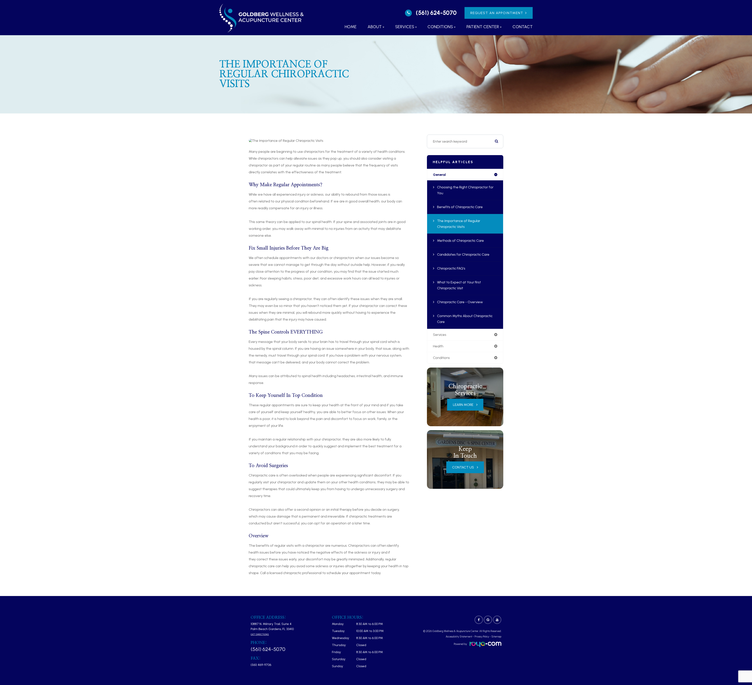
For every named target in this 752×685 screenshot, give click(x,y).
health (438, 346)
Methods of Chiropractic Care (460, 240)
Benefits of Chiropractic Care (460, 207)
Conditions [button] (440, 27)
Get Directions (260, 634)
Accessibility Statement (459, 636)
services (439, 335)
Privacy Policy (482, 636)
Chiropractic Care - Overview (460, 302)
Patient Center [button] (482, 27)
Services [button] (404, 27)
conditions (441, 358)
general (439, 175)
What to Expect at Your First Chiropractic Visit (459, 285)
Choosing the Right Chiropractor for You (465, 190)
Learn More (463, 405)
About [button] (375, 27)
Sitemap (496, 636)
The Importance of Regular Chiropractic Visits (458, 224)
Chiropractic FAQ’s (451, 268)
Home (351, 27)
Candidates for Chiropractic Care (463, 254)
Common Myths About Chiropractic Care (465, 319)
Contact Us (463, 467)
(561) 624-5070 (436, 13)
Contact (522, 27)
